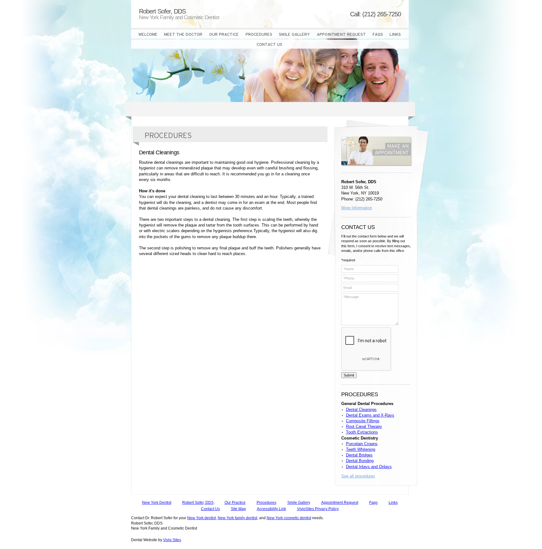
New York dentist (201, 518)
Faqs (373, 502)
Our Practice (235, 502)
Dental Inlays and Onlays (369, 466)
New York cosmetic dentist (289, 518)
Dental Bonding (360, 460)
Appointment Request (339, 502)
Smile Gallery (298, 502)
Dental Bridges (359, 455)
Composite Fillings (363, 420)
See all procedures (358, 476)
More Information (356, 207)
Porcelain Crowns (362, 443)
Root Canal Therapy (364, 426)
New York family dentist (237, 518)
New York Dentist (156, 502)
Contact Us (210, 509)
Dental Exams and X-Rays (370, 415)
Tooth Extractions (362, 432)
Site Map (238, 509)
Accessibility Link (271, 509)
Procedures (266, 502)
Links (393, 502)
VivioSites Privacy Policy (318, 509)
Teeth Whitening (360, 449)
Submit (349, 375)
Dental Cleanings (361, 409)
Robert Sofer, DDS (198, 502)
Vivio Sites (172, 540)
